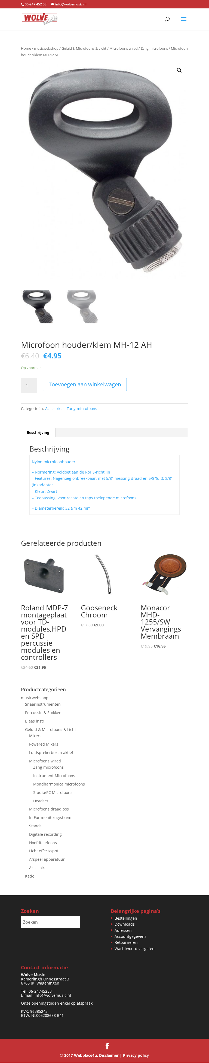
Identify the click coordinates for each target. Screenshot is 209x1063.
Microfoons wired (123, 48)
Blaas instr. (35, 721)
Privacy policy (136, 1055)
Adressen (123, 930)
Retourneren (126, 942)
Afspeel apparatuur (47, 859)
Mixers (35, 735)
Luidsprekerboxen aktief (51, 752)
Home (26, 48)
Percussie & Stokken (43, 712)
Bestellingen (126, 918)
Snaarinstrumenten (43, 704)
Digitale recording (45, 834)
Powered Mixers (43, 744)
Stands (35, 825)
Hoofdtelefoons (43, 842)
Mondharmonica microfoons (59, 784)
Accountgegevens (130, 936)
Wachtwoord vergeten (135, 948)
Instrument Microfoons (54, 775)
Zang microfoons (154, 48)
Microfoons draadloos (49, 809)
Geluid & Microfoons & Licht (84, 48)
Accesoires (54, 408)
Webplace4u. (86, 1055)
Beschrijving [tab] (38, 432)
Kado (29, 876)
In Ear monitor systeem (50, 817)
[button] (179, 70)
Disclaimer (109, 1055)
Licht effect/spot (43, 850)
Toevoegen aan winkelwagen (85, 384)
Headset (40, 800)
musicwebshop (46, 48)
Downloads (125, 924)
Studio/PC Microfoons (52, 792)
